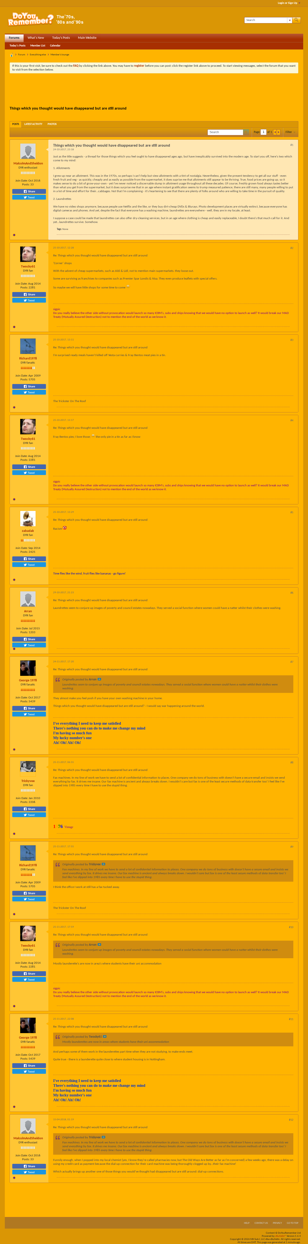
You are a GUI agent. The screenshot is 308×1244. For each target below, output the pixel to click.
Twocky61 (28, 266)
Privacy (277, 1223)
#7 (291, 662)
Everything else (38, 54)
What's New (36, 38)
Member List (37, 45)
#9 (291, 847)
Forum (21, 54)
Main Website (87, 38)
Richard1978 (28, 358)
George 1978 (28, 680)
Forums (14, 38)
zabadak (28, 531)
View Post (99, 679)
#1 (291, 145)
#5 (291, 512)
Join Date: (21, 180)
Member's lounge (60, 54)
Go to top (292, 1223)
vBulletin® (280, 1236)
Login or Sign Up (287, 3)
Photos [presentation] (52, 124)
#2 (291, 248)
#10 (291, 927)
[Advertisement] (154, 90)
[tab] (16, 124)
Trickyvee (28, 781)
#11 (291, 1019)
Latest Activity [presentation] (33, 124)
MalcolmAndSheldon (28, 163)
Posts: (26, 184)
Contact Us (261, 1223)
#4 (291, 420)
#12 (291, 1120)
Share (31, 191)
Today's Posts (61, 38)
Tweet (31, 197)
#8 (291, 762)
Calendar (55, 45)
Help (247, 1223)
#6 (291, 593)
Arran (28, 611)
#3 (291, 340)
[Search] (296, 20)
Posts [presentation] (15, 124)
